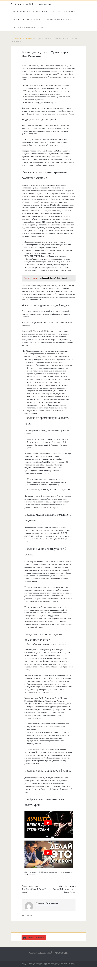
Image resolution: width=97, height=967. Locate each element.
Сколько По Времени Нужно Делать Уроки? (64, 890)
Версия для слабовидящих (35, 937)
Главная (16, 38)
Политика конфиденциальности (28, 27)
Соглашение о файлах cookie (57, 19)
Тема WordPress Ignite (36, 964)
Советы (15, 19)
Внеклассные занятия (23, 11)
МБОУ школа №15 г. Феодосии (31, 4)
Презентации (42, 11)
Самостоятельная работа (63, 11)
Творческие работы (31, 19)
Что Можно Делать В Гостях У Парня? (34, 890)
